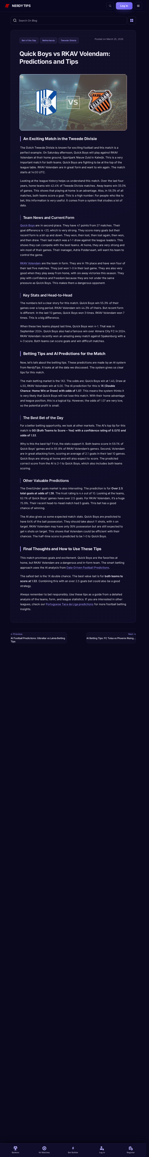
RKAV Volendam (30, 263)
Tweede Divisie (68, 40)
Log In (124, 5)
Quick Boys (27, 225)
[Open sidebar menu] (132, 20)
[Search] (110, 5)
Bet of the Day (29, 40)
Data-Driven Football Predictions (88, 567)
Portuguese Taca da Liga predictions (70, 604)
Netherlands (48, 40)
